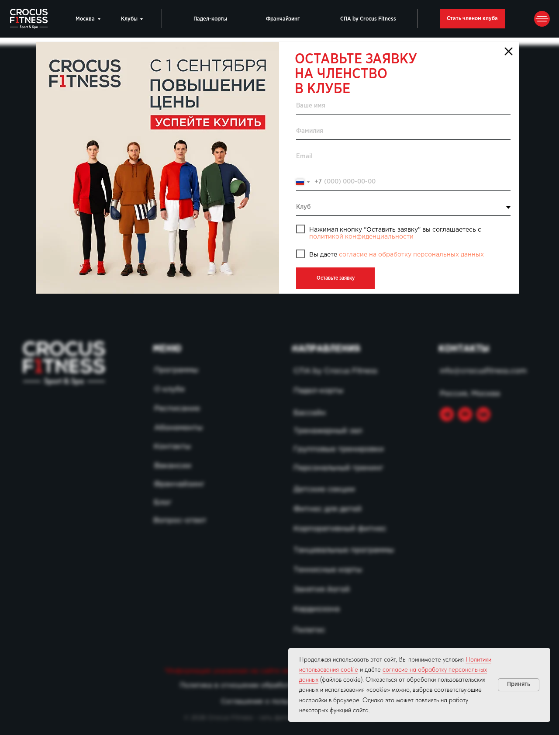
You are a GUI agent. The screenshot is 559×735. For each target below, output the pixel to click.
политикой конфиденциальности (361, 236)
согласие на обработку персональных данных (411, 254)
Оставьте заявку (336, 278)
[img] (157, 168)
